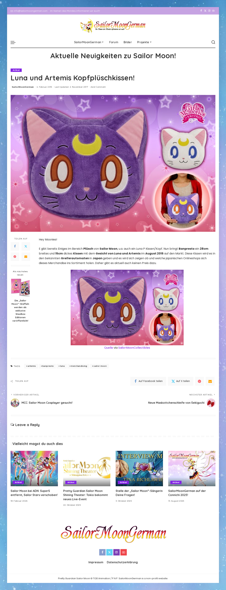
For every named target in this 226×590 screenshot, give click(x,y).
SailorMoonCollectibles (134, 348)
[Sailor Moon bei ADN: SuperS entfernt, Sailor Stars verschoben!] (34, 468)
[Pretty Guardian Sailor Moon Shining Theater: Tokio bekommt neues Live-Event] (87, 468)
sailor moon (100, 366)
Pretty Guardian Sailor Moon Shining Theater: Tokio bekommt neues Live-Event (85, 495)
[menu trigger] (15, 42)
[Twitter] (205, 11)
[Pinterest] (15, 257)
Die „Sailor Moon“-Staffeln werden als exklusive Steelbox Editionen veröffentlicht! (20, 310)
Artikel (16, 70)
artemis (32, 366)
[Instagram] (209, 11)
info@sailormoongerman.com (30, 10)
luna (62, 366)
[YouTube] (213, 11)
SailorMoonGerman (23, 87)
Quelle (108, 348)
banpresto (48, 366)
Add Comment (98, 87)
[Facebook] (201, 11)
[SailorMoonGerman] (113, 25)
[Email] (26, 257)
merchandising (79, 366)
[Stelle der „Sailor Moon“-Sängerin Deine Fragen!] (139, 468)
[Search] (213, 42)
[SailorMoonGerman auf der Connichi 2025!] (192, 468)
